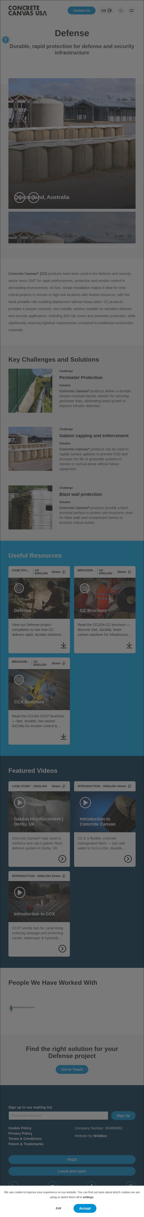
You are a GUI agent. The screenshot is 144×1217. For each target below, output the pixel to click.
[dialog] (72, 608)
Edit (58, 1208)
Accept (85, 1208)
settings (88, 1197)
